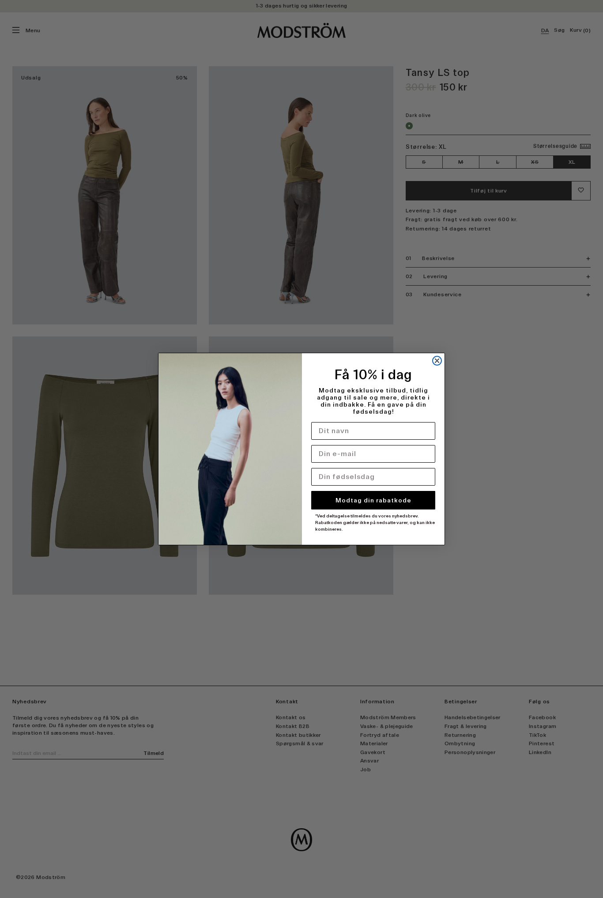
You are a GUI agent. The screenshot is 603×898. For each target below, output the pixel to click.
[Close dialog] (437, 360)
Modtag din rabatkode (373, 500)
